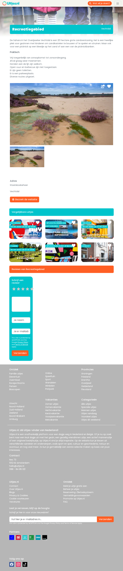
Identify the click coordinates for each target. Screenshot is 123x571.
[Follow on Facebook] (11, 564)
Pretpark (49, 388)
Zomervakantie (53, 407)
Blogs (12, 492)
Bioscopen (14, 389)
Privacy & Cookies (18, 495)
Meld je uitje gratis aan (75, 485)
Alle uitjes (86, 403)
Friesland (85, 376)
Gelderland (87, 386)
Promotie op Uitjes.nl (74, 498)
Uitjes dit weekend (90, 419)
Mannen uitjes (88, 410)
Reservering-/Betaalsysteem (78, 492)
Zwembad (14, 379)
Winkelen (50, 385)
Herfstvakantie (53, 410)
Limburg (13, 419)
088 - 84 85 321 (17, 469)
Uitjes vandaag (89, 413)
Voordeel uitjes (89, 416)
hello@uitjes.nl (16, 465)
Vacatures (14, 501)
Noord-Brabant (17, 415)
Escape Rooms (17, 383)
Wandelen (50, 382)
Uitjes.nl (13, 434)
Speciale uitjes (88, 407)
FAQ (65, 501)
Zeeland (13, 412)
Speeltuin (50, 376)
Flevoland (86, 389)
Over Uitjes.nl (16, 489)
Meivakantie (51, 419)
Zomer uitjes (51, 403)
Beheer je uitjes (71, 489)
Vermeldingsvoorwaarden (76, 495)
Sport (48, 379)
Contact (13, 485)
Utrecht (13, 403)
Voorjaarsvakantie (54, 416)
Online (48, 373)
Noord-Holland (16, 406)
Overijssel (86, 383)
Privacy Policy (23, 342)
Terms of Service (21, 344)
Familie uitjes (16, 373)
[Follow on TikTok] (24, 564)
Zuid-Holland (15, 409)
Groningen (86, 373)
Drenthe (85, 379)
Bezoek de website (26, 199)
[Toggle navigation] (117, 3)
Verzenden (20, 353)
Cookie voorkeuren (19, 498)
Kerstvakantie (52, 413)
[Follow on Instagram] (18, 564)
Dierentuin (14, 376)
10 (33, 292)
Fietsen (13, 386)
